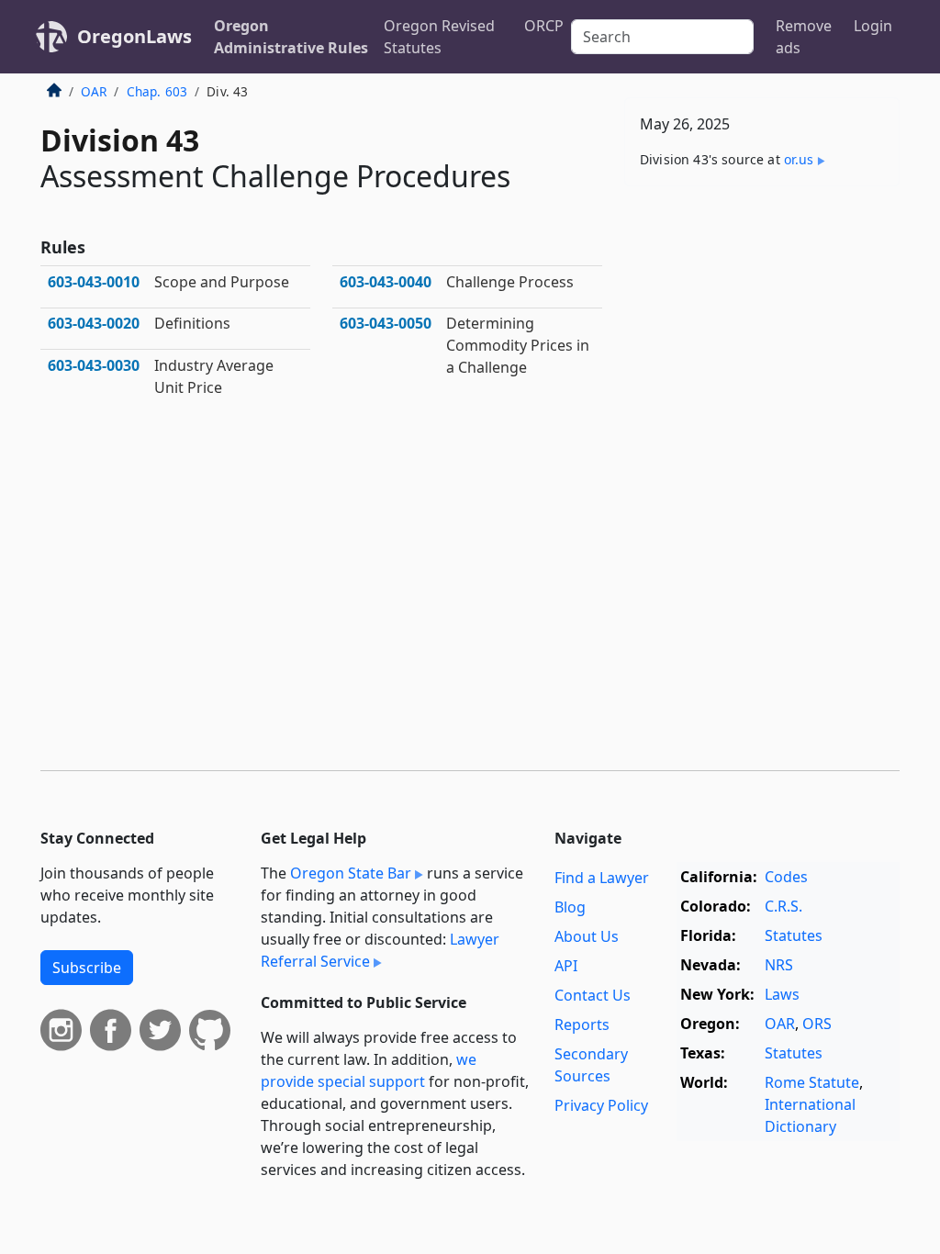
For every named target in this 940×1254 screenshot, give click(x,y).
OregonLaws (134, 36)
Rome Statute (812, 1082)
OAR (93, 91)
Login (873, 26)
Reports (582, 1024)
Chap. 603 (157, 91)
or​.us (799, 159)
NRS (779, 965)
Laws (782, 994)
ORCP (544, 26)
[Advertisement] (762, 327)
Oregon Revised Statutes (439, 37)
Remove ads (804, 37)
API (565, 966)
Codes (786, 877)
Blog (570, 907)
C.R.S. (783, 906)
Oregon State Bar (350, 873)
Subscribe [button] (86, 967)
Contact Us (592, 995)
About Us (586, 936)
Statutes (793, 935)
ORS (817, 1023)
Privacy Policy (601, 1105)
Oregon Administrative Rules (291, 37)
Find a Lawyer (601, 878)
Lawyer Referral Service (380, 950)
